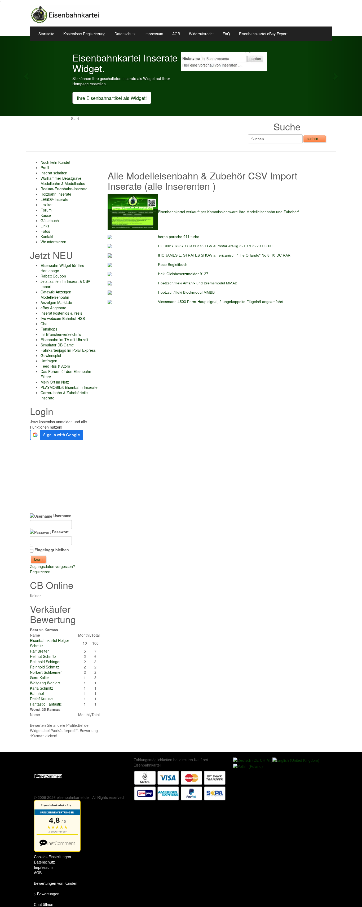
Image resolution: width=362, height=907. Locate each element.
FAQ (226, 33)
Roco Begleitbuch (172, 264)
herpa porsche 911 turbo (178, 237)
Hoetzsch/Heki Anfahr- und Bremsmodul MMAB (197, 283)
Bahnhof (37, 693)
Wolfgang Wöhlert (45, 682)
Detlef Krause (41, 698)
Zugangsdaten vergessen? (52, 566)
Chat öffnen (43, 904)
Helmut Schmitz (43, 656)
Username (61, 515)
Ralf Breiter (39, 651)
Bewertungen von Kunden (55, 883)
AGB (176, 33)
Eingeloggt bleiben (51, 549)
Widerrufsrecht (201, 33)
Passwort (60, 531)
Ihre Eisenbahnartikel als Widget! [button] (112, 97)
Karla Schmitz (41, 688)
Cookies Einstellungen (52, 856)
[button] (27, 76)
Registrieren (40, 571)
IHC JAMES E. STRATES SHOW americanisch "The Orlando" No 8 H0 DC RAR (224, 255)
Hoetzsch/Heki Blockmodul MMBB (186, 292)
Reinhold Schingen (45, 661)
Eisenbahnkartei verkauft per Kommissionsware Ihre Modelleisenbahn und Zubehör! (228, 212)
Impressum (153, 33)
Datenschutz (124, 33)
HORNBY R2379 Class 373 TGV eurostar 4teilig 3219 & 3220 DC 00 (215, 246)
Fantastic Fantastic (46, 704)
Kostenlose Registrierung (84, 33)
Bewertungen (48, 893)
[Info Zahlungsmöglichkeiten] (180, 785)
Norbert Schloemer (46, 672)
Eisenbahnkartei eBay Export (263, 33)
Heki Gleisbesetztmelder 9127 (183, 274)
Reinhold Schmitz (44, 667)
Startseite (46, 33)
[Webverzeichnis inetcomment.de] (48, 775)
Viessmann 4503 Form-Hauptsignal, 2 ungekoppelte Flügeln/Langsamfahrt (220, 302)
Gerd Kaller (39, 677)
